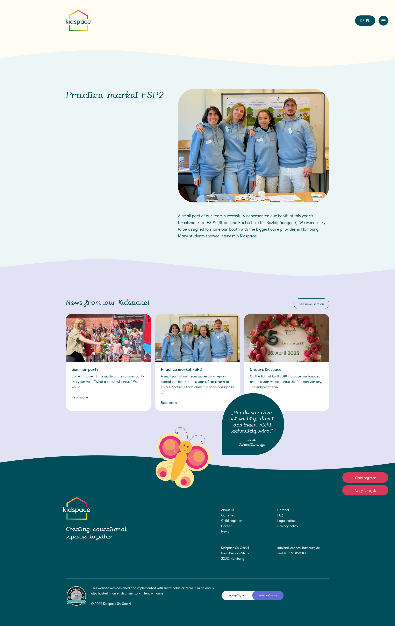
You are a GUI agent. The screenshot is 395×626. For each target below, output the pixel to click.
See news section (311, 303)
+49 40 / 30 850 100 (292, 552)
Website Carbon (268, 595)
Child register (365, 477)
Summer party (85, 369)
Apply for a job (365, 490)
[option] (108, 362)
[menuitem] (362, 20)
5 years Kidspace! (266, 369)
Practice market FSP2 (181, 369)
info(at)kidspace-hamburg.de (298, 547)
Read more (80, 397)
